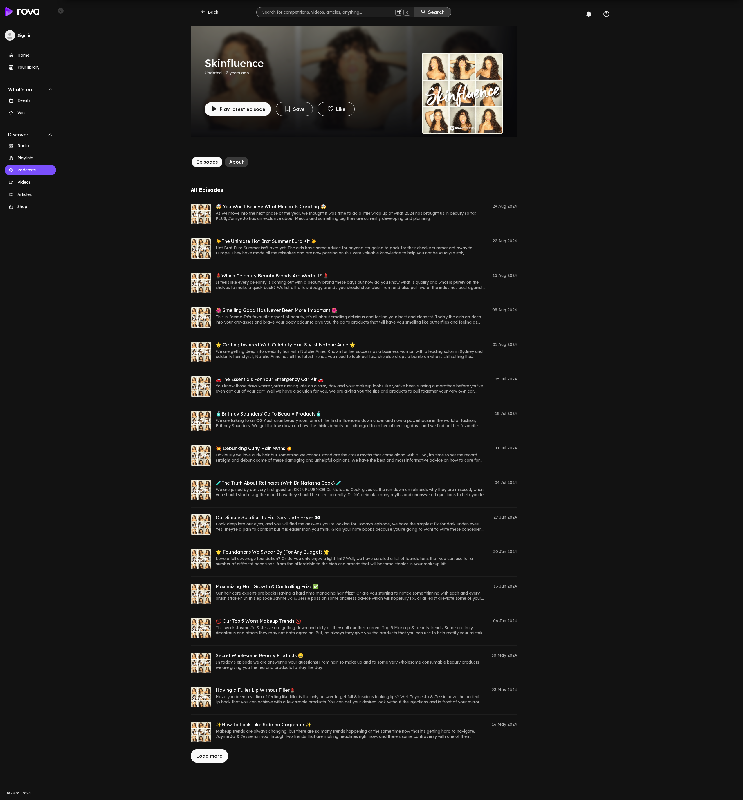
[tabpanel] (354, 475)
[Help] (606, 14)
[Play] (201, 214)
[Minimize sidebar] (60, 11)
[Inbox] (589, 14)
